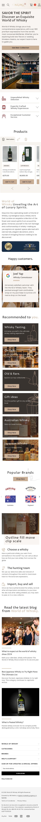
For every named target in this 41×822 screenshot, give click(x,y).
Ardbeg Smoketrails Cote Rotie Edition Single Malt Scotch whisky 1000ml (9, 171)
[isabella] (31, 489)
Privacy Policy (21, 801)
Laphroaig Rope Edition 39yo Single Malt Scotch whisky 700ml (26, 171)
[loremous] (10, 489)
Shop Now (12, 339)
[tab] (7, 139)
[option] (20, 286)
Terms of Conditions (8, 801)
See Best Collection (20, 48)
